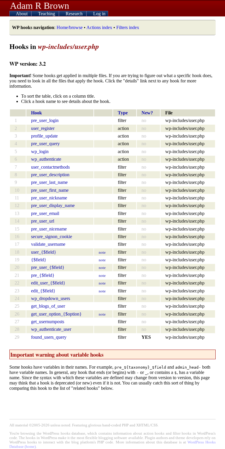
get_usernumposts (47, 321)
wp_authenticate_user (51, 329)
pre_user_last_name (49, 182)
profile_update (44, 135)
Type (123, 112)
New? (147, 112)
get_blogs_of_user (48, 306)
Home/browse (70, 27)
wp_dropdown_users (50, 298)
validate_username (48, 244)
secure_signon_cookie (51, 236)
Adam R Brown (39, 5)
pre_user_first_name (50, 190)
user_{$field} (43, 252)
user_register (42, 128)
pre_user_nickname (49, 197)
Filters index (127, 27)
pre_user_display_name (53, 205)
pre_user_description (50, 174)
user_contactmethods (50, 167)
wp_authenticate (46, 159)
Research (75, 13)
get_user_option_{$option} (56, 313)
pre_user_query (45, 143)
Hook (36, 112)
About (22, 13)
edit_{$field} (43, 290)
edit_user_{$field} (48, 282)
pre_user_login (45, 120)
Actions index (99, 27)
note (102, 252)
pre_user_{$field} (47, 267)
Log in (99, 13)
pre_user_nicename (49, 228)
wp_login (40, 151)
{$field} (38, 259)
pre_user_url (42, 220)
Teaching (47, 13)
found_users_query (49, 337)
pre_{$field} (42, 275)
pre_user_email (45, 213)
